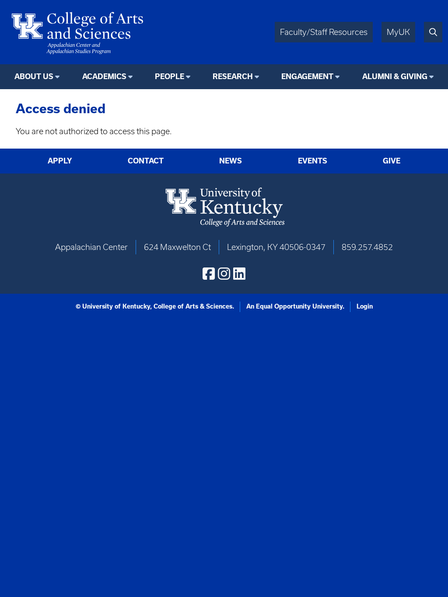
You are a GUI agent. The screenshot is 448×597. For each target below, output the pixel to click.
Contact (146, 161)
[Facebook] (209, 273)
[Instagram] (224, 273)
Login (365, 306)
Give (391, 161)
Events (312, 161)
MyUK (398, 32)
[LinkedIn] (239, 273)
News (230, 161)
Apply (60, 161)
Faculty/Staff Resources (324, 32)
